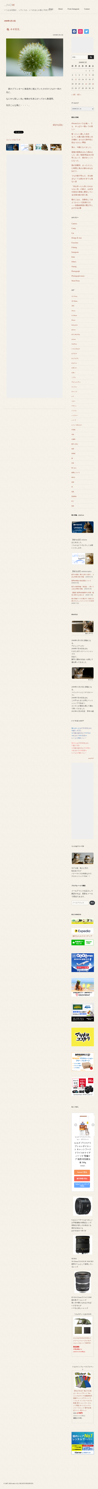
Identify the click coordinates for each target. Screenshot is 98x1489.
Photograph (75, 271)
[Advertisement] (35, 276)
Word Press (75, 281)
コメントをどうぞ (13, 140)
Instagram (75, 252)
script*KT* (91, 758)
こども (73, 377)
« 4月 (73, 95)
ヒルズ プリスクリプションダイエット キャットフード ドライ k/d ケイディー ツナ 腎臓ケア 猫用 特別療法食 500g (83, 1153)
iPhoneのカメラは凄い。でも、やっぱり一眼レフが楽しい (82, 126)
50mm (73, 310)
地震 (72, 448)
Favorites (74, 243)
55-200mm (74, 315)
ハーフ (73, 420)
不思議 (73, 429)
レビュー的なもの (76, 425)
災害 (72, 463)
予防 (72, 434)
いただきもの (75, 349)
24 (93, 84)
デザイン (74, 406)
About (60, 9)
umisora (73, 339)
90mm (73, 320)
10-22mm (74, 296)
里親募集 (74, 496)
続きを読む (58, 125)
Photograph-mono (77, 276)
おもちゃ (74, 363)
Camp (73, 228)
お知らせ (74, 367)
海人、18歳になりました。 (82, 147)
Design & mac (76, 238)
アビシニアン (76, 382)
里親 (72, 491)
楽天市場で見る (82, 1178)
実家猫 (73, 453)
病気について (75, 472)
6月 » (79, 95)
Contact (87, 9)
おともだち (74, 358)
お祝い (73, 372)
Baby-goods (74, 325)
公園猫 (73, 439)
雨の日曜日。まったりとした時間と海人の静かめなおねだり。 (82, 168)
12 (76, 79)
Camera (74, 224)
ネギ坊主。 (16, 29)
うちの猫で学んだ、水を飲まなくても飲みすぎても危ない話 (82, 178)
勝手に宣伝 (74, 444)
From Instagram (73, 9)
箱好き (73, 477)
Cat (72, 233)
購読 (92, 903)
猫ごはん (74, 468)
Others (73, 262)
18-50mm (74, 301)
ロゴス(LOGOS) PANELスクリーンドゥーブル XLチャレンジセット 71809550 (82, 1340)
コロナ (73, 401)
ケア (72, 396)
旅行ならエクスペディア (82, 936)
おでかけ (74, 353)
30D (72, 306)
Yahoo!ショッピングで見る (82, 1185)
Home (51, 9)
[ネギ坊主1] (34, 76)
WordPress (74, 344)
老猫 (72, 482)
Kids (73, 257)
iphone (73, 329)
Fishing (74, 247)
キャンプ (74, 391)
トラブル (74, 410)
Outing (73, 267)
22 (86, 84)
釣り (72, 501)
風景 (72, 506)
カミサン (74, 387)
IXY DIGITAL (75, 334)
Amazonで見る (82, 1172)
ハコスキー (74, 415)
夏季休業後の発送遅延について (81, 580)
